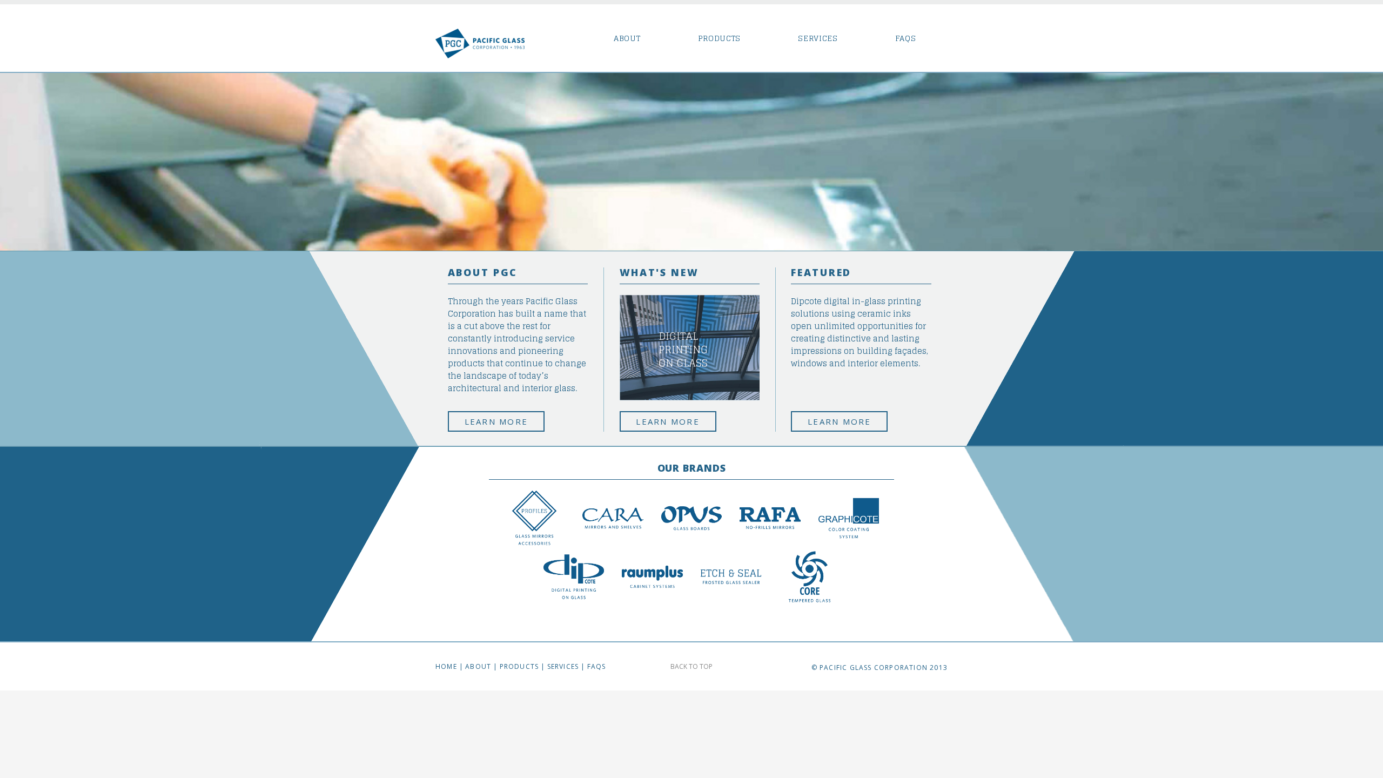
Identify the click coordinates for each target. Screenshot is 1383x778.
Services (818, 39)
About (627, 39)
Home (446, 666)
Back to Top (691, 666)
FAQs (905, 39)
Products (719, 39)
